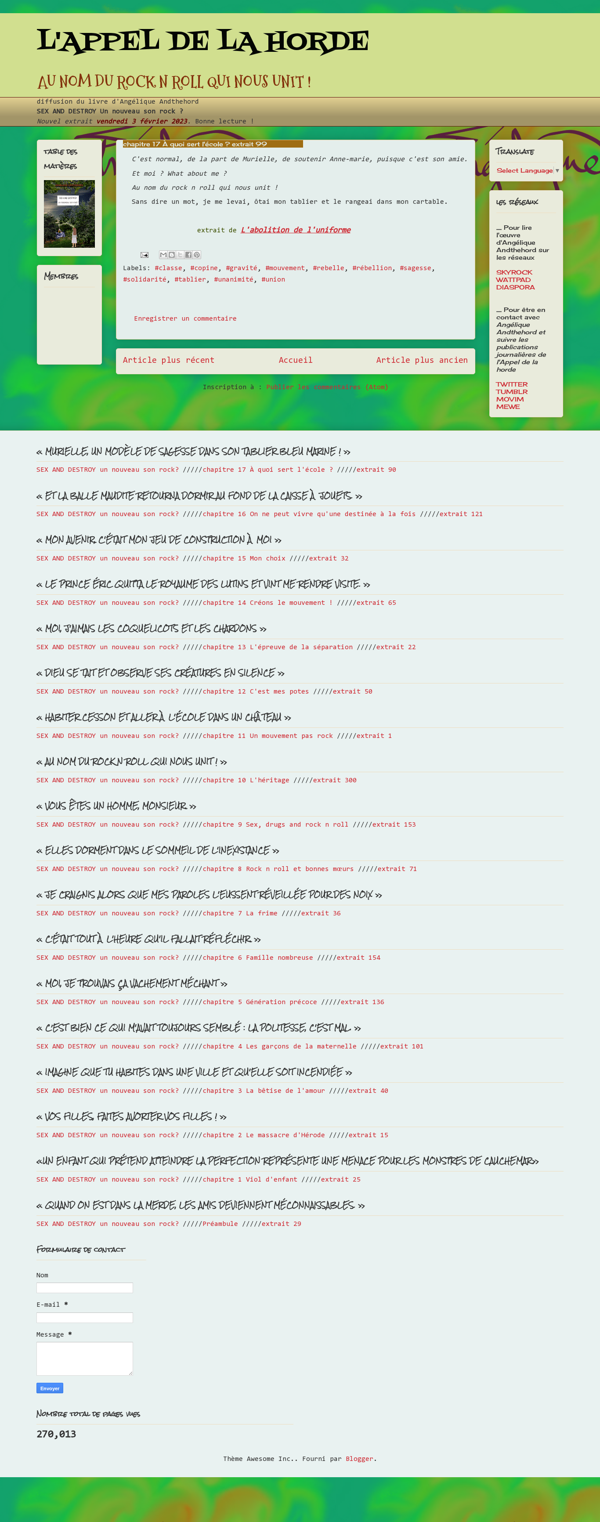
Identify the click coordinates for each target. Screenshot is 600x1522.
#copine (204, 268)
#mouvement (285, 268)
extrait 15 (368, 1135)
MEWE (508, 406)
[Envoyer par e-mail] (163, 254)
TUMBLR (512, 391)
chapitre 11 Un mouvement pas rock (267, 736)
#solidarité (144, 279)
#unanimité (233, 279)
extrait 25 (341, 1179)
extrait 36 (321, 913)
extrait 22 (396, 647)
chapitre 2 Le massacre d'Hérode (263, 1135)
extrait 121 (461, 514)
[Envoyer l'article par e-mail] (144, 254)
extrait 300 (335, 780)
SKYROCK (514, 272)
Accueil (296, 361)
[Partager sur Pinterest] (196, 254)
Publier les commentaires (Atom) (327, 387)
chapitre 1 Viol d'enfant (249, 1179)
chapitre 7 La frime (240, 913)
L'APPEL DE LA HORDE (203, 43)
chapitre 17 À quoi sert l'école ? (267, 470)
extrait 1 (374, 736)
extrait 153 (394, 824)
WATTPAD (513, 279)
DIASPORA (515, 287)
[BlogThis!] (171, 254)
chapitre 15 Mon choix (244, 558)
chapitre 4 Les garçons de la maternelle (279, 1046)
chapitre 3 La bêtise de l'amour (263, 1091)
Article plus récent (169, 361)
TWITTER (512, 384)
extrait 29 (281, 1224)
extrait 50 (352, 691)
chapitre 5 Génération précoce (259, 1002)
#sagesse (415, 268)
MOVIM (510, 399)
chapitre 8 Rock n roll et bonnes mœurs (278, 869)
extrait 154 (358, 958)
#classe (168, 268)
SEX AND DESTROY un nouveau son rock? (107, 470)
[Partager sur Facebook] (188, 254)
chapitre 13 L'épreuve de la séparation (277, 647)
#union (273, 279)
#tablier (190, 279)
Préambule (220, 1224)
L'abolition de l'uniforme (296, 230)
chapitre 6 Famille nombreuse (257, 958)
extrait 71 (397, 869)
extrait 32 (329, 558)
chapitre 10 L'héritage (245, 780)
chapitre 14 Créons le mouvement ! (267, 603)
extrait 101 (402, 1046)
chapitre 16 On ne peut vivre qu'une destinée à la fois (309, 514)
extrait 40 (368, 1091)
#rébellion (372, 268)
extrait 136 (362, 1002)
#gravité (241, 268)
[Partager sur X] (180, 254)
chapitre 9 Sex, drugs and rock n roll (275, 824)
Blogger (359, 1459)
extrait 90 (376, 470)
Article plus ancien (422, 361)
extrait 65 (376, 603)
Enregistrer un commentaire (185, 318)
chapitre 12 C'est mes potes (255, 691)
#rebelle (328, 268)
